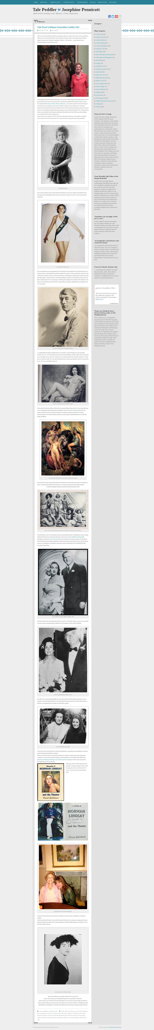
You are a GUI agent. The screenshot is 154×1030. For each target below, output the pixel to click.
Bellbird (74, 537)
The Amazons (82, 1017)
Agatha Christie (101, 37)
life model (82, 1013)
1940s (66, 1011)
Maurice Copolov (47, 1015)
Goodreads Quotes (114, 303)
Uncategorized (100, 98)
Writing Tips (102, 2)
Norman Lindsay (72, 1015)
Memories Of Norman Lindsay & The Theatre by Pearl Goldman (54, 759)
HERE (53, 38)
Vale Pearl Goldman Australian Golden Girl (58, 27)
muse (66, 1015)
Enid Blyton (99, 51)
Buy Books (112, 2)
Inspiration (99, 66)
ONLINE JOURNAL (82, 2)
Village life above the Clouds (105, 101)
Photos (93, 2)
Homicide (81, 537)
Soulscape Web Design (115, 1027)
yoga (38, 1019)
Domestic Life (100, 49)
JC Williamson (76, 1013)
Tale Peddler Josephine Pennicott (66, 9)
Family (98, 63)
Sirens (75, 410)
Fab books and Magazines (104, 57)
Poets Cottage (100, 86)
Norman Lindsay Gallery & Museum (56, 103)
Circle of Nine (100, 40)
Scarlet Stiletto (100, 89)
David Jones (50, 1013)
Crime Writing (100, 43)
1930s (62, 1011)
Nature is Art (100, 80)
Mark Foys (40, 1015)
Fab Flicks (99, 60)
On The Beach (55, 539)
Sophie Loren (66, 1017)
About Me (43, 2)
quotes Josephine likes (105, 287)
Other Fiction (68, 2)
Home (36, 2)
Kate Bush (99, 72)
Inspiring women (53, 1011)
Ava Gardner (79, 1011)
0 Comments (55, 30)
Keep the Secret (101, 75)
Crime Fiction (55, 2)
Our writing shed (101, 83)
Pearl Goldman (58, 1017)
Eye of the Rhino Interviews (104, 54)
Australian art (71, 1011)
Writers (98, 107)
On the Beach (51, 1017)
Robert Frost (99, 299)
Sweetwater (99, 95)
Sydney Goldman (74, 1017)
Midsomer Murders (102, 78)
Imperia (70, 1013)
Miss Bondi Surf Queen (58, 1015)
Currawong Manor (44, 1011)
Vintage (98, 104)
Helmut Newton (58, 1013)
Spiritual (99, 92)
